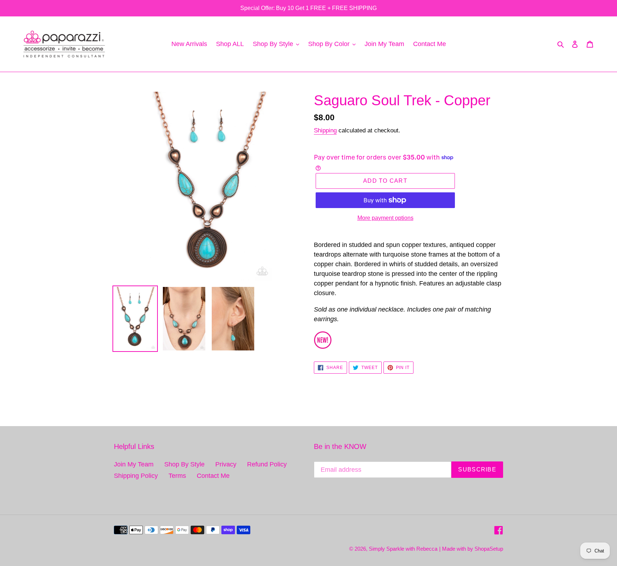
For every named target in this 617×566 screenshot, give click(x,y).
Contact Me (213, 475)
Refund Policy (267, 464)
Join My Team (134, 464)
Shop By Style (184, 464)
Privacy (225, 464)
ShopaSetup (489, 549)
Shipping (325, 130)
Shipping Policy (136, 475)
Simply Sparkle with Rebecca (403, 549)
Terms (177, 475)
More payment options (385, 218)
